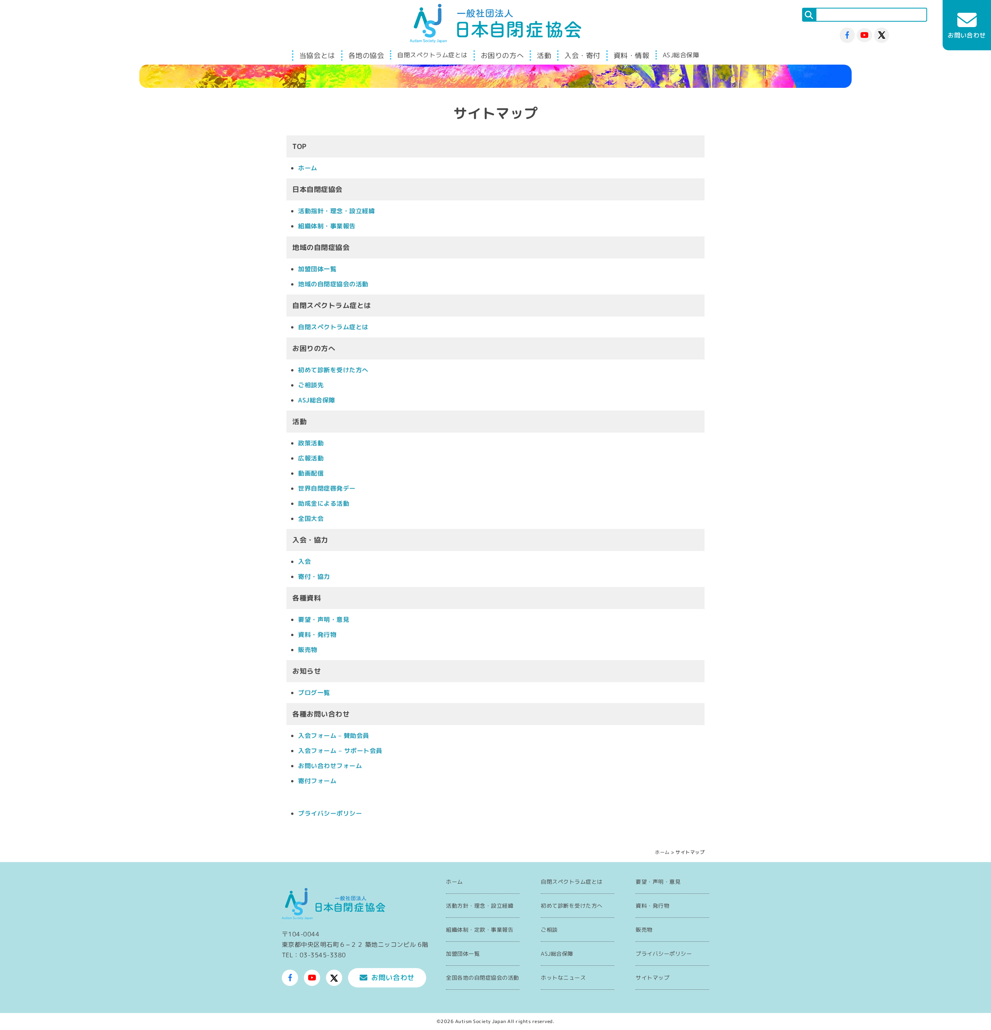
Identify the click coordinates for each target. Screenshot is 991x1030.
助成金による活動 (323, 503)
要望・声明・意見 (323, 619)
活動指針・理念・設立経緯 (336, 211)
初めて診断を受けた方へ (333, 370)
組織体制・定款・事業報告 (479, 929)
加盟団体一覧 (317, 269)
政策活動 (311, 443)
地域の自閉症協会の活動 (333, 284)
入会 (304, 561)
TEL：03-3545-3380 (314, 955)
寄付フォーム (317, 781)
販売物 (307, 649)
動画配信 (311, 473)
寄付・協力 (314, 576)
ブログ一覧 (314, 692)
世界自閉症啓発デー (327, 488)
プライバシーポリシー (330, 813)
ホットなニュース (563, 977)
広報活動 (311, 458)
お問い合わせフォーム (330, 765)
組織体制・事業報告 (327, 226)
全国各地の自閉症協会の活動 (482, 977)
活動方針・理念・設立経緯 (479, 905)
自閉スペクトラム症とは (432, 55)
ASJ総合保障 (681, 55)
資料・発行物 (317, 634)
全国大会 (311, 518)
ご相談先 (311, 385)
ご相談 (549, 929)
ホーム (307, 168)
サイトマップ (652, 977)
